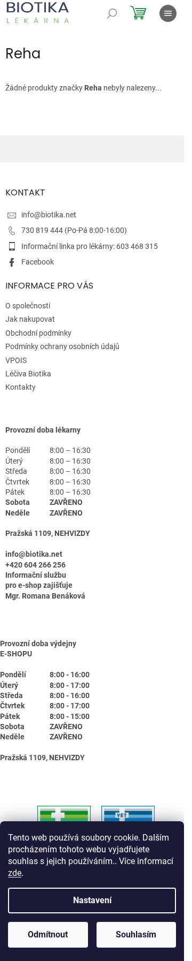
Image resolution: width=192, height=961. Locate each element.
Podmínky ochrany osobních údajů (62, 346)
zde (14, 873)
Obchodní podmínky (38, 333)
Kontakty (20, 387)
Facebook (37, 262)
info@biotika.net (48, 214)
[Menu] (168, 13)
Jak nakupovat (30, 319)
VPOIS (16, 360)
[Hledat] (112, 13)
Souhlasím (136, 934)
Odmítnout (48, 934)
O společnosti (27, 305)
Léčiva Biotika (28, 373)
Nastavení (92, 900)
